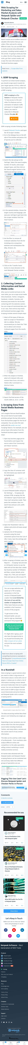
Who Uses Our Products (7, 974)
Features (3, 972)
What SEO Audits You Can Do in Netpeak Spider (13, 900)
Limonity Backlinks (8, 963)
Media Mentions (5, 1009)
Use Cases (23, 18)
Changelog (3, 977)
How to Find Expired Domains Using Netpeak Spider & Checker (14, 869)
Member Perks (4, 1006)
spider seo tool (16, 425)
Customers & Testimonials (7, 1004)
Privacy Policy (4, 994)
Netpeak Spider (7, 955)
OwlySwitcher (8, 966)
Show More (14, 911)
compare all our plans (15, 641)
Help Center (4, 1016)
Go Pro (15, 118)
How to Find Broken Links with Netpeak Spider (12, 837)
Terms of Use (4, 992)
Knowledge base (5, 986)
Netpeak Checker (14, 130)
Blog (2, 983)
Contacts (3, 1018)
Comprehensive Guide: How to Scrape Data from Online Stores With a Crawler (14, 661)
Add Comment (8, 802)
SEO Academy (4, 988)
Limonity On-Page (8, 960)
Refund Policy (4, 997)
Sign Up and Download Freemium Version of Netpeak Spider (14, 627)
